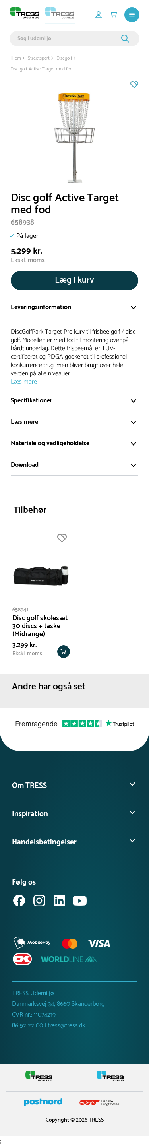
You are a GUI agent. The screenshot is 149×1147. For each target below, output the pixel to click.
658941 (20, 610)
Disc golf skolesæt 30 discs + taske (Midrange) (40, 626)
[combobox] (68, 38)
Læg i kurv (74, 280)
